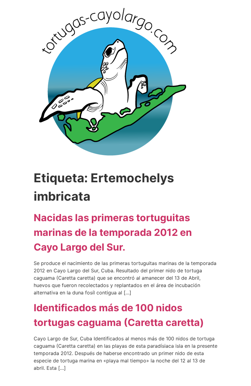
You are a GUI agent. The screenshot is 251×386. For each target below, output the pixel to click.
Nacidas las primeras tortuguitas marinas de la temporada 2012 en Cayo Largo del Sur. (113, 232)
